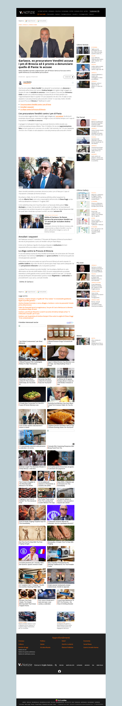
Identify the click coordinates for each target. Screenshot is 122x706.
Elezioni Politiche (67, 647)
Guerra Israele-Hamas (91, 647)
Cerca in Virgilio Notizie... (44, 665)
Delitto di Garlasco (26, 282)
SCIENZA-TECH (78, 11)
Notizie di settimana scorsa (26, 654)
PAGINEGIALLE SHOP (45, 702)
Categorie (79, 665)
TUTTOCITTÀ (68, 702)
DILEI (73, 702)
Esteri (64, 641)
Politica (42, 641)
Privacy (32, 704)
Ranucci (92, 14)
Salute (42, 644)
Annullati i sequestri (27, 107)
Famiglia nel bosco (66, 14)
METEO (93, 338)
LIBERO (24, 702)
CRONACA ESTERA (96, 282)
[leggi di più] (72, 82)
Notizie (27, 665)
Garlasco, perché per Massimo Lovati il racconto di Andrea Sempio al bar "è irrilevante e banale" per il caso (44, 313)
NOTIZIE (29, 12)
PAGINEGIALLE (35, 702)
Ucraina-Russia (45, 647)
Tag (93, 665)
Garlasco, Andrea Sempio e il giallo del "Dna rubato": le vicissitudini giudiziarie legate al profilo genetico (45, 300)
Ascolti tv (75, 14)
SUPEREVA (97, 702)
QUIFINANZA (84, 702)
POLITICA (58, 11)
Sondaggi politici (83, 14)
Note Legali (27, 704)
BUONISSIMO (91, 702)
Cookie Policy (38, 704)
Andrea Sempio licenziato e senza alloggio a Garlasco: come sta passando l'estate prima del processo (46, 304)
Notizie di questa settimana (26, 652)
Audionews (93, 11)
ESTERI (71, 11)
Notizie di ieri (22, 650)
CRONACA (51, 11)
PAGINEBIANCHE (60, 702)
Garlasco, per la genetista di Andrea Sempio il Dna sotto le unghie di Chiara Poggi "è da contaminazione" (46, 317)
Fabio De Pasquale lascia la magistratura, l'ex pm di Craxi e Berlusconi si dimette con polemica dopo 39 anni (46, 308)
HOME (20, 25)
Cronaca (21, 641)
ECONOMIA (65, 11)
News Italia (100, 665)
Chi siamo (21, 704)
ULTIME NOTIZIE (43, 11)
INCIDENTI (94, 154)
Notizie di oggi (23, 647)
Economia (87, 641)
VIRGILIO (29, 702)
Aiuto (54, 704)
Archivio (87, 665)
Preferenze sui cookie (47, 704)
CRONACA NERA (33, 25)
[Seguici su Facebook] (59, 672)
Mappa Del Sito (70, 665)
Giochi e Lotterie (67, 644)
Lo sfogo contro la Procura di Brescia (32, 109)
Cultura (20, 644)
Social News (88, 644)
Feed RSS (61, 665)
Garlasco (57, 14)
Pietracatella (50, 14)
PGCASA (53, 702)
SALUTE (93, 56)
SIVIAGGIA (77, 702)
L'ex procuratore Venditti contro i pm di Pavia (35, 104)
